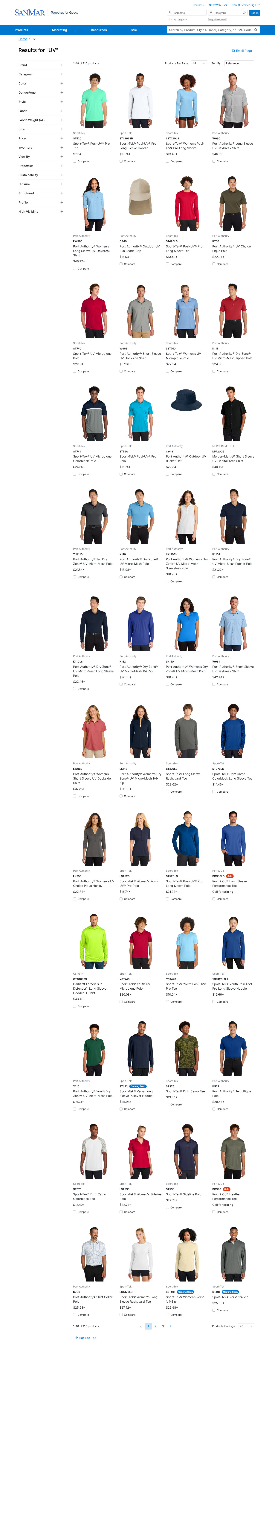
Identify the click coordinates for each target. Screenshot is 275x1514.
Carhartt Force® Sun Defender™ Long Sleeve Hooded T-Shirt (89, 988)
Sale (134, 30)
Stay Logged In (179, 19)
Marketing (59, 30)
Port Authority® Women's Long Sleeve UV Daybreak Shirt (91, 250)
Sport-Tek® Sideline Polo (183, 1194)
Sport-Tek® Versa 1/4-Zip (230, 1297)
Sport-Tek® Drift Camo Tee (185, 1091)
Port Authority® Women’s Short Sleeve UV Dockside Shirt (92, 778)
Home (23, 39)
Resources (99, 30)
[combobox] (199, 63)
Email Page (244, 51)
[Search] (255, 30)
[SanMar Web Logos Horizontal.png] (46, 12)
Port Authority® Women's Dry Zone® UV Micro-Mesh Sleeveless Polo (187, 563)
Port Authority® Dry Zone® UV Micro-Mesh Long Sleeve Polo (93, 671)
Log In (255, 12)
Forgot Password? (217, 19)
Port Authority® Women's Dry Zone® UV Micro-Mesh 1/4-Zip (140, 778)
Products (21, 30)
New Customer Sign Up (246, 5)
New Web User (218, 5)
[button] (41, 65)
